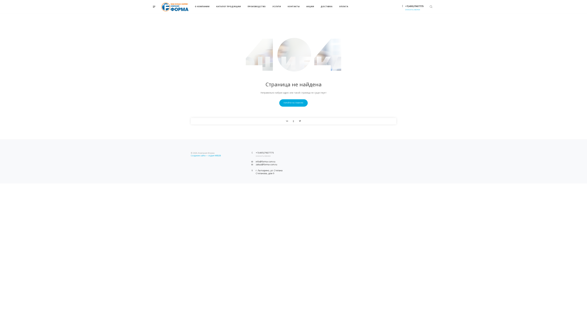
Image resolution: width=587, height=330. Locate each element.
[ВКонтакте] (287, 121)
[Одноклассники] (293, 121)
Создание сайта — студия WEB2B (206, 155)
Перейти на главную (293, 103)
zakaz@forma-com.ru (266, 164)
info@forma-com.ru (265, 161)
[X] (300, 121)
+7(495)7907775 (414, 6)
